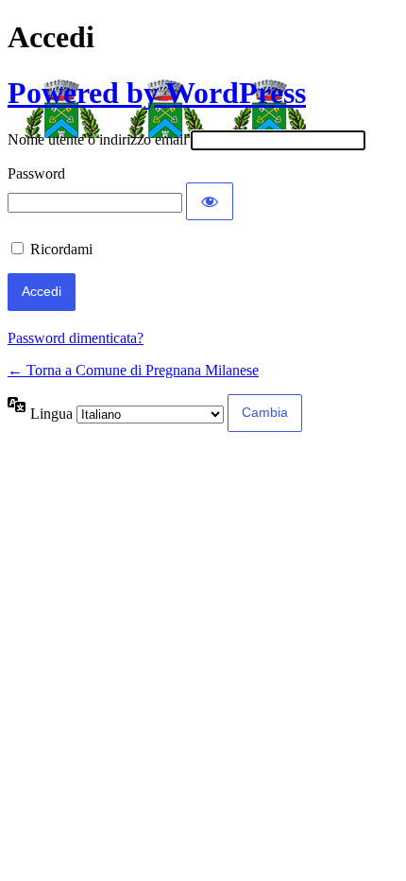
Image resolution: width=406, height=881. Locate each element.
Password (36, 173)
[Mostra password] (209, 201)
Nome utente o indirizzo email (97, 139)
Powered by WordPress (157, 93)
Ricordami (61, 249)
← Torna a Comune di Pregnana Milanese (133, 370)
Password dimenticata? (76, 338)
